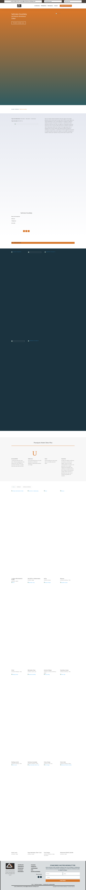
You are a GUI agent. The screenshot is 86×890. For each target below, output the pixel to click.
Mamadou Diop (31, 670)
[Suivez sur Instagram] (29, 231)
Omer (12, 670)
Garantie (63, 458)
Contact (56, 5)
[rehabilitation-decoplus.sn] (34, 384)
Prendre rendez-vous (18, 23)
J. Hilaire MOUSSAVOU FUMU (16, 579)
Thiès (69, 580)
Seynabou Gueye (64, 670)
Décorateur (46, 855)
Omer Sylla (63, 762)
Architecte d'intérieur (27, 486)
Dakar (45, 673)
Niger (33, 580)
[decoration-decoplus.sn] (18, 295)
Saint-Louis (34, 671)
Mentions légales (38, 884)
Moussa (62, 578)
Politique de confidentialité (49, 884)
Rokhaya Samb (15, 762)
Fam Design (47, 852)
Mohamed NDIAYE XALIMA (66, 852)
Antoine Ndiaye (48, 670)
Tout (13, 486)
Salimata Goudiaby (32, 762)
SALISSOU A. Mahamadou (34, 578)
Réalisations (43, 5)
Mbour (49, 580)
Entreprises (50, 5)
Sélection (30, 458)
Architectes (37, 5)
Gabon (17, 581)
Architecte (19, 486)
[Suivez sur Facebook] (24, 231)
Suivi (46, 458)
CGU (32, 884)
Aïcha (45, 578)
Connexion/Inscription (66, 5)
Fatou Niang (47, 762)
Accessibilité (14, 458)
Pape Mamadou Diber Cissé (34, 852)
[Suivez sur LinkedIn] (26, 231)
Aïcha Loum (14, 852)
